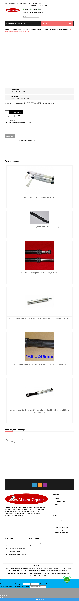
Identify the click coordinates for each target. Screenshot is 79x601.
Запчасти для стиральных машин (33, 29)
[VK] (34, 485)
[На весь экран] (4, 595)
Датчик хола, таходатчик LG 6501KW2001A (71, 102)
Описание (9, 136)
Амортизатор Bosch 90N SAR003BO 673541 (73, 102)
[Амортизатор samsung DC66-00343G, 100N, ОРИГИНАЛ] (39, 255)
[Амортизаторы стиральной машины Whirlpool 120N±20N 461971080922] (39, 347)
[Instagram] (45, 485)
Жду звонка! (43, 584)
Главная (7, 29)
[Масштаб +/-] (6, 595)
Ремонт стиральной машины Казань (62, 523)
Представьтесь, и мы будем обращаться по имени (14, 586)
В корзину (17, 112)
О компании (57, 507)
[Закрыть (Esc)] (1, 595)
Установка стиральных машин (14, 543)
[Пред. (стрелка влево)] (1, 597)
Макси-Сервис (16, 29)
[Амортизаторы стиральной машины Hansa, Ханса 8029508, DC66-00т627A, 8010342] (39, 301)
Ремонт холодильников (61, 520)
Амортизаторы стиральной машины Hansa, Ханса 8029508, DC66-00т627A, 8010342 (39, 318)
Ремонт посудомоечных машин (63, 527)
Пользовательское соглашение (39, 546)
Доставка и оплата (59, 501)
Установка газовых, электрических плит (16, 555)
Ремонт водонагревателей (61, 533)
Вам (9, 584)
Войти (46, 5)
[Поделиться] (2, 595)
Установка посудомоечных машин (15, 548)
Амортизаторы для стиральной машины (57, 29)
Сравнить (10, 116)
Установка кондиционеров (13, 551)
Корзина (40, 5)
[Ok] (40, 485)
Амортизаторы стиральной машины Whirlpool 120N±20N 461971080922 (39, 364)
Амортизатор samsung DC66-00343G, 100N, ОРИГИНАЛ (39, 273)
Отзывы (56, 504)
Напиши (41, 599)
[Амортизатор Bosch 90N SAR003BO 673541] (39, 180)
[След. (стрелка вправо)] (2, 597)
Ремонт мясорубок (59, 530)
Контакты (57, 510)
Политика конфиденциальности (39, 543)
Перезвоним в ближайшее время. (11, 584)
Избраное (33, 5)
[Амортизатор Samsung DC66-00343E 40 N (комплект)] (39, 217)
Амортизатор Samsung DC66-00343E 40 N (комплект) (39, 227)
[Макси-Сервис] (13, 10)
